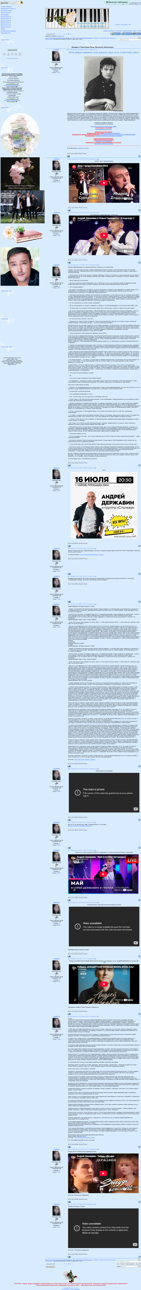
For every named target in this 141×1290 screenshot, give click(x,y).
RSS (140, 4)
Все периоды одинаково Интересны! (13, 82)
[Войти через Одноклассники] (20, 54)
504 (95, 822)
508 (98, 1016)
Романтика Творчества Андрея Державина (61, 38)
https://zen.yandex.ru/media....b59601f (84, 759)
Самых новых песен (13, 97)
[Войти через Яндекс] (12, 54)
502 (95, 604)
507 (95, 958)
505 (95, 850)
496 (98, 159)
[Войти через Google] (16, 54)
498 (98, 265)
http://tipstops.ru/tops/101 (103, 129)
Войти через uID (12, 49)
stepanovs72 (60, 36)
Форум (47, 38)
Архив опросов (16, 85)
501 (95, 576)
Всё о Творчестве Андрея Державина (82, 38)
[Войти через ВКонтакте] (4, 54)
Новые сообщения (109, 30)
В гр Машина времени (13, 80)
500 (95, 548)
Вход (129, 24)
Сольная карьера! (13, 78)
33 (66, 34)
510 (95, 1204)
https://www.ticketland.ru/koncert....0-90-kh (91, 554)
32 (64, 34)
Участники (118, 30)
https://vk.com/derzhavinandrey (104, 143)
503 (98, 768)
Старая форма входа (12, 58)
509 (98, 1149)
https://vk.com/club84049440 (103, 141)
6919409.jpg (81, 148)
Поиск (135, 30)
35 (70, 34)
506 (98, 902)
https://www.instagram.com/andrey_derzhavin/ (108, 135)
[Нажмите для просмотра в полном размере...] (103, 111)
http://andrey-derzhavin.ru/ (112, 133)
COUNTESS (56, 49)
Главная (118, 24)
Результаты (7, 85)
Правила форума (127, 30)
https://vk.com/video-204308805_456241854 (80, 825)
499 (95, 467)
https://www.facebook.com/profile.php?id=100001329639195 (117, 134)
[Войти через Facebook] (8, 54)
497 (98, 212)
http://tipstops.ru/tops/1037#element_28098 (103, 126)
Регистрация (124, 24)
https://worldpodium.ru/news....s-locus (84, 1137)
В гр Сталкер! (13, 76)
